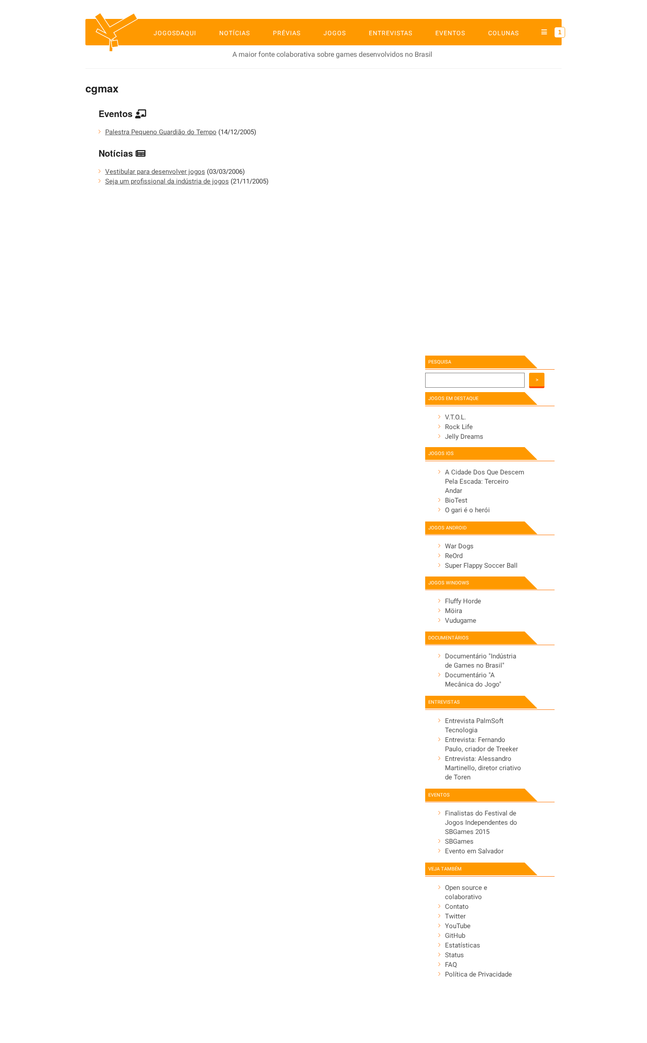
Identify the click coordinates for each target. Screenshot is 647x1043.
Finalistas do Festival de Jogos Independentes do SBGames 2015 (481, 822)
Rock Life (459, 427)
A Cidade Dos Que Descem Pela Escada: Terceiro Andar (484, 481)
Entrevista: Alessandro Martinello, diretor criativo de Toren (483, 768)
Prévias (287, 33)
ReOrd (454, 556)
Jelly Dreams (464, 437)
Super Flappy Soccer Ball (481, 565)
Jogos (335, 33)
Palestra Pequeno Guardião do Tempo (161, 132)
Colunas (503, 33)
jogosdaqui (175, 33)
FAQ (451, 965)
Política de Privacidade (478, 974)
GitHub (455, 936)
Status (454, 955)
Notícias (234, 33)
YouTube (458, 926)
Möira (453, 611)
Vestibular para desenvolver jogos (155, 172)
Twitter (455, 916)
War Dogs (459, 546)
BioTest (456, 500)
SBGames (459, 841)
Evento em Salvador (474, 851)
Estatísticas (462, 945)
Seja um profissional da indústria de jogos (167, 181)
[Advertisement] (482, 210)
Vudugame (460, 620)
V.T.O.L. (455, 417)
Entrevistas (390, 33)
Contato (457, 907)
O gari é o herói (467, 510)
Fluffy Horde (463, 601)
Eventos (450, 33)
